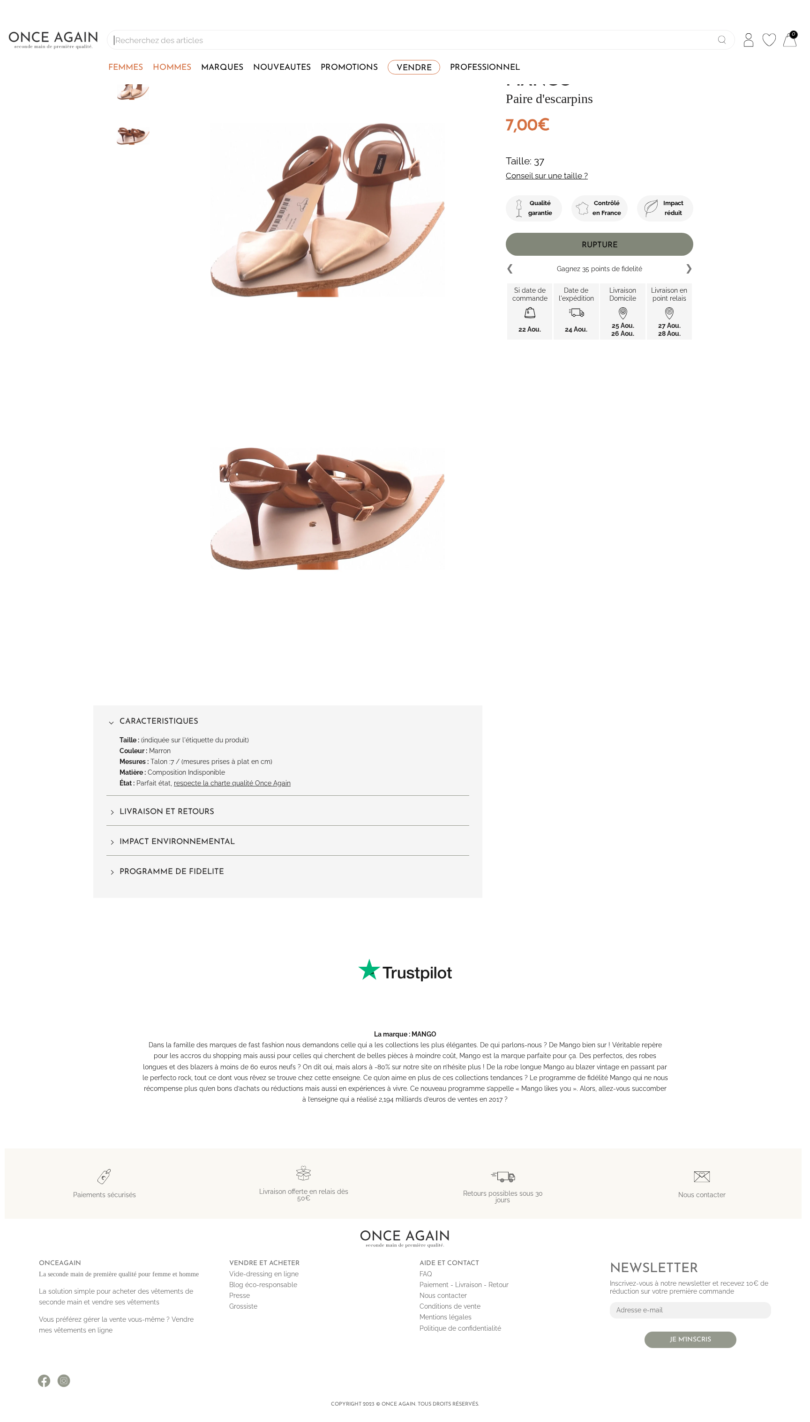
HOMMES (172, 68)
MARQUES (222, 68)
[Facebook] (44, 1380)
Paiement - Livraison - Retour (464, 1285)
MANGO (424, 1034)
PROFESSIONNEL (485, 68)
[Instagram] (63, 1380)
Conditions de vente (450, 1306)
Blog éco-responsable (263, 1285)
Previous (510, 269)
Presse (239, 1295)
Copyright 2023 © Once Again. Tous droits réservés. (405, 1404)
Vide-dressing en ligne (264, 1274)
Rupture (600, 245)
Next (689, 269)
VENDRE (414, 68)
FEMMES (125, 68)
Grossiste (243, 1306)
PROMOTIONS (349, 68)
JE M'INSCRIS (690, 1339)
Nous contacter (443, 1295)
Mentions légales (446, 1317)
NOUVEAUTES (282, 68)
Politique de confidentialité (460, 1328)
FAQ (426, 1274)
